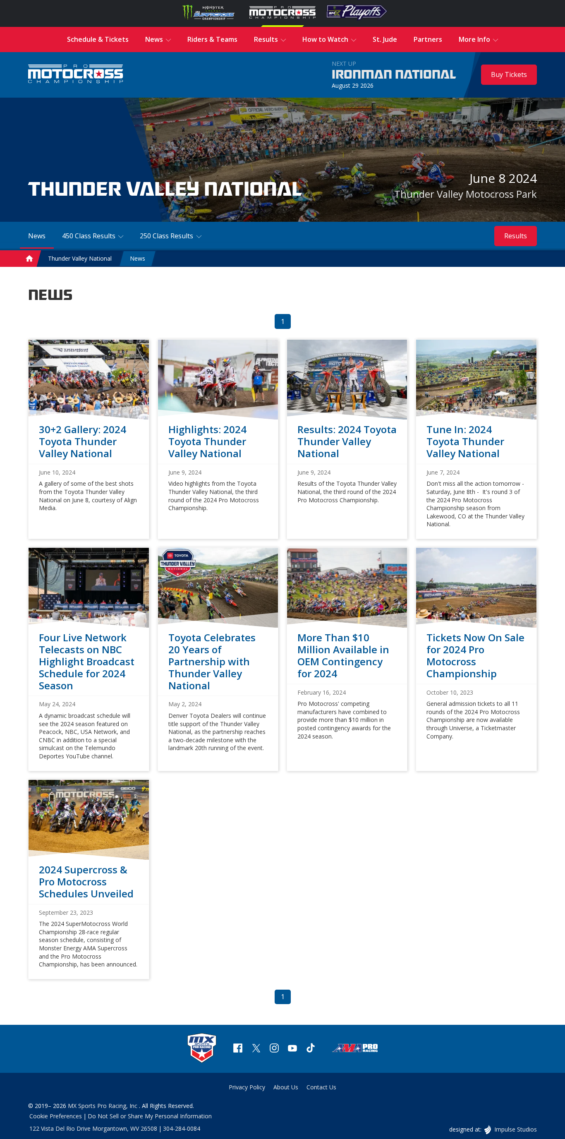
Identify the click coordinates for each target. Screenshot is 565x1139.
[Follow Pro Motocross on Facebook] (238, 1049)
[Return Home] (76, 74)
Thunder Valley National (80, 258)
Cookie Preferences (55, 1116)
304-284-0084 (181, 1128)
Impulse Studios (515, 1129)
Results (515, 235)
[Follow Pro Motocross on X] (256, 1049)
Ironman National (394, 74)
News (137, 258)
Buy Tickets (509, 74)
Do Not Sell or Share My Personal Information (150, 1116)
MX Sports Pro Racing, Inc (103, 1106)
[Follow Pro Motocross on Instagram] (274, 1049)
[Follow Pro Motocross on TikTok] (311, 1049)
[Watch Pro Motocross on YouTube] (292, 1049)
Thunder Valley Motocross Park (465, 194)
